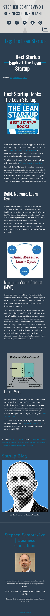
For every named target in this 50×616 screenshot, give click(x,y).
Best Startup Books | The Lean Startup (25, 62)
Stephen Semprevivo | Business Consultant (23, 10)
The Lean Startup (25, 163)
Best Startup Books (16, 439)
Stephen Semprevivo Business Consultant (17, 442)
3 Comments (30, 445)
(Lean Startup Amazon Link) (32, 423)
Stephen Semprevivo (38, 439)
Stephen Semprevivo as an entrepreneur (22, 150)
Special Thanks (25, 612)
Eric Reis (38, 163)
